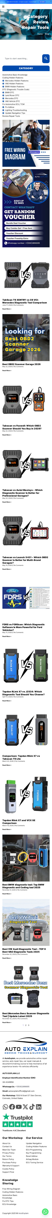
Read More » (6, 309)
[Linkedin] (39, 1107)
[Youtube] (19, 1107)
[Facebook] (12, 1107)
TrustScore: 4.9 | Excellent (14, 1130)
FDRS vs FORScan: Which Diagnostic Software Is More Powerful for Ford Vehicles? (23, 627)
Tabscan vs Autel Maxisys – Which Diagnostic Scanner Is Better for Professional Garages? (22, 493)
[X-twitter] (25, 1107)
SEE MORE (42, 2)
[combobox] (22, 58)
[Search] (46, 58)
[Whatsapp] (5, 1107)
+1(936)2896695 (22, 1086)
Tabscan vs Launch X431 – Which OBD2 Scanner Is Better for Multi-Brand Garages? (25, 560)
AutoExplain (23, 1213)
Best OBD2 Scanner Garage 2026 (21, 364)
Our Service (34, 1137)
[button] (3, 6)
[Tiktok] (32, 1107)
